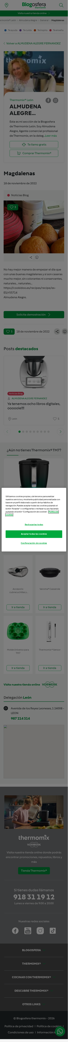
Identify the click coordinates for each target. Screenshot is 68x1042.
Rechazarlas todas (34, 524)
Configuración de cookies (34, 543)
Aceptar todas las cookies (34, 534)
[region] (34, 519)
